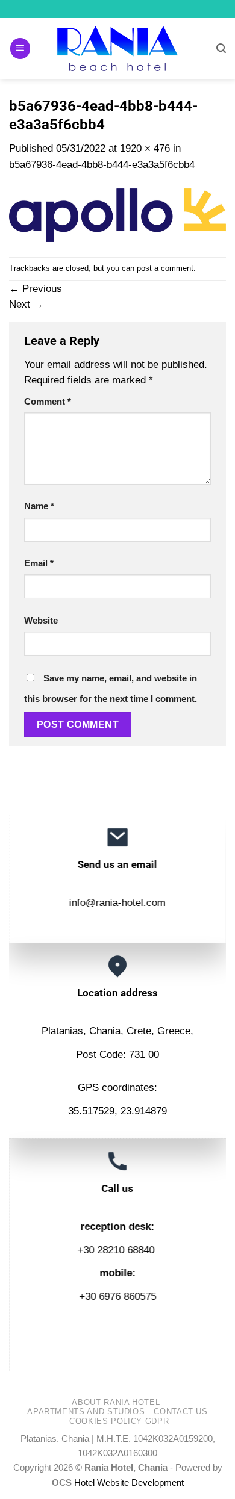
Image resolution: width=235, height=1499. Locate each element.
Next (26, 304)
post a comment (165, 268)
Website (41, 620)
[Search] (221, 48)
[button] (20, 48)
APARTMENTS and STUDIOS (86, 1411)
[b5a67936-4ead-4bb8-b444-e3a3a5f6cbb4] (117, 214)
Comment (47, 401)
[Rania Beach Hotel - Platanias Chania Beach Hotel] (117, 48)
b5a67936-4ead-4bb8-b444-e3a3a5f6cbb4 (102, 164)
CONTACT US (180, 1411)
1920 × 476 (145, 148)
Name (39, 506)
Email (39, 563)
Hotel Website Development (129, 1482)
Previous (35, 288)
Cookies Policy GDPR (119, 1421)
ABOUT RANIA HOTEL (116, 1402)
